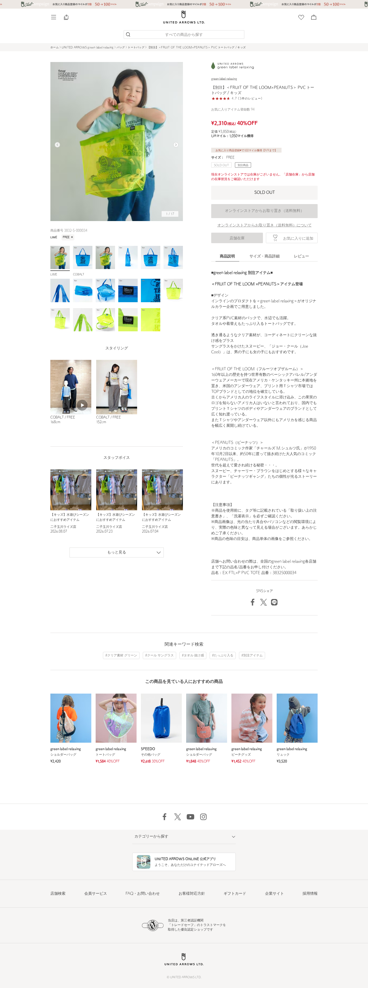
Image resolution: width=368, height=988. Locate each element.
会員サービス (95, 894)
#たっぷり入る (222, 655)
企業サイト (274, 894)
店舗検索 (57, 894)
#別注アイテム (252, 655)
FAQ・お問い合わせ (143, 894)
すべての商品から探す (184, 35)
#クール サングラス (159, 655)
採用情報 (310, 894)
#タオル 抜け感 (193, 655)
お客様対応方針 (192, 894)
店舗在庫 (237, 238)
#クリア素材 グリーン (121, 655)
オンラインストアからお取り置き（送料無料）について (264, 225)
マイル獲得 (241, 136)
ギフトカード (235, 894)
